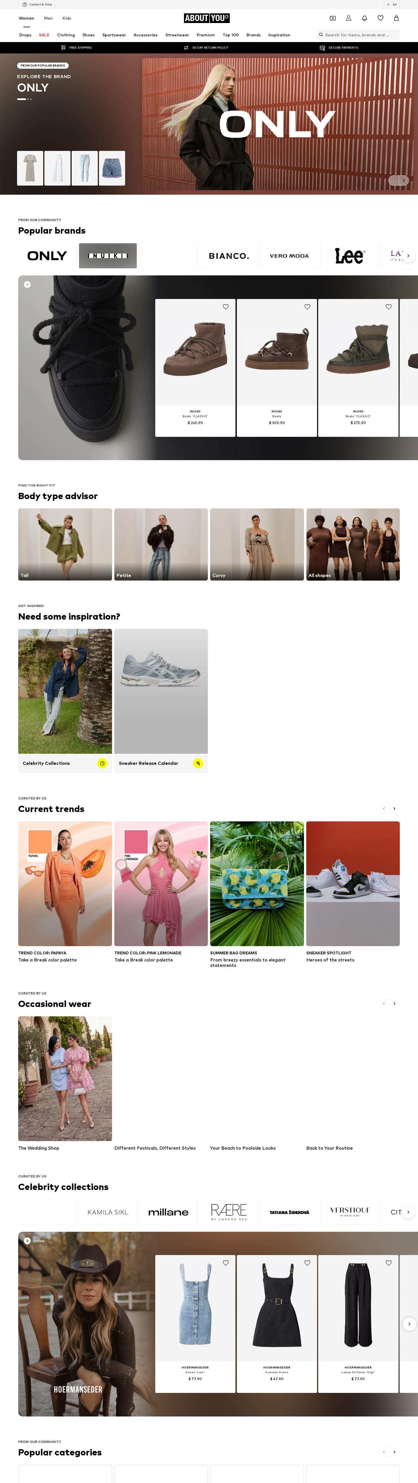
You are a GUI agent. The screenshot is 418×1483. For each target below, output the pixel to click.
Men (48, 18)
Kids (67, 18)
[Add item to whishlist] (225, 307)
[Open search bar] (319, 34)
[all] (215, 256)
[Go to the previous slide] (393, 180)
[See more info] (82, 285)
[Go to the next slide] (404, 180)
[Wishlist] (380, 18)
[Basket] (396, 18)
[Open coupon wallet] (332, 18)
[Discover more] (78, 367)
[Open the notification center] (364, 18)
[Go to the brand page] (209, 124)
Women (26, 18)
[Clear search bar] (395, 34)
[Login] (348, 18)
